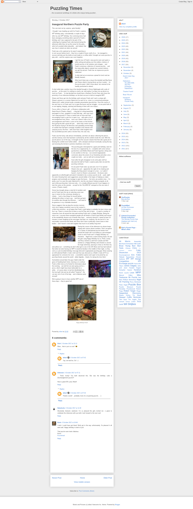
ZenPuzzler (125, 197)
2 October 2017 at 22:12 (69, 343)
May (125, 117)
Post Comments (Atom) (86, 491)
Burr (134, 246)
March (125, 123)
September (127, 105)
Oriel (59, 343)
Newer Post (56, 478)
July (125, 111)
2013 (124, 142)
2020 (124, 55)
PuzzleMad (125, 205)
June (125, 114)
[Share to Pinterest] (82, 332)
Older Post (108, 478)
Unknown (60, 373)
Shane (121, 295)
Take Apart (123, 299)
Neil (139, 277)
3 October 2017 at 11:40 (73, 408)
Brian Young (124, 246)
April (125, 120)
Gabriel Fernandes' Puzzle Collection (128, 216)
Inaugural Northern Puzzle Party (128, 99)
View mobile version (82, 482)
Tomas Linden (130, 301)
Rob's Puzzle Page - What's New (128, 228)
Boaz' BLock (127, 94)
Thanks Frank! (128, 91)
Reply (59, 349)
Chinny (128, 248)
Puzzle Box (134, 284)
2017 (124, 64)
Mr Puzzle (132, 277)
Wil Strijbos (130, 304)
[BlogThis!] (76, 332)
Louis (132, 273)
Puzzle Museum (126, 287)
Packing (125, 282)
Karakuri (137, 270)
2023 (124, 46)
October (126, 73)
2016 (124, 133)
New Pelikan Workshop (127, 280)
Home (82, 478)
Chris (134, 248)
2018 (124, 61)
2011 (123, 149)
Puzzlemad (61, 435)
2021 (124, 52)
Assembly (137, 241)
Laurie (126, 273)
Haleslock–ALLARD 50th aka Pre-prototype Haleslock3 (128, 84)
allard (65, 357)
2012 (124, 146)
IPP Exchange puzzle (130, 262)
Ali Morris (124, 241)
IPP (127, 259)
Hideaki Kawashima (126, 257)
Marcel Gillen (125, 275)
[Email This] (74, 332)
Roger (139, 291)
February (126, 126)
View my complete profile (128, 27)
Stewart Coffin (125, 297)
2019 (124, 58)
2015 (124, 136)
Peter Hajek (123, 285)
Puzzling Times (66, 8)
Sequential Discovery (130, 293)
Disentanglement (124, 255)
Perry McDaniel (135, 282)
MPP (138, 272)
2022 (124, 49)
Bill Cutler (137, 244)
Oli (120, 282)
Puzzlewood (131, 289)
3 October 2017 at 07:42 (78, 357)
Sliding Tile (130, 295)
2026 (124, 37)
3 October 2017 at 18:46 (70, 422)
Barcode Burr (125, 199)
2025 (124, 40)
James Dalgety (130, 266)
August (126, 108)
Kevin (59, 422)
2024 (124, 43)
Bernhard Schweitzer (126, 244)
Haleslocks (61, 408)
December (127, 67)
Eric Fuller (136, 255)
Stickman (137, 297)
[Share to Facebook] (80, 332)
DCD (139, 252)
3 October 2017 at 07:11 (72, 373)
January (126, 129)
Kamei (129, 270)
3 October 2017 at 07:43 (78, 393)
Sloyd (139, 295)
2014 (124, 139)
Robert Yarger (130, 291)
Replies (62, 354)
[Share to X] (78, 332)
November (127, 70)
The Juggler (132, 299)
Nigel (139, 280)
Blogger (117, 504)
